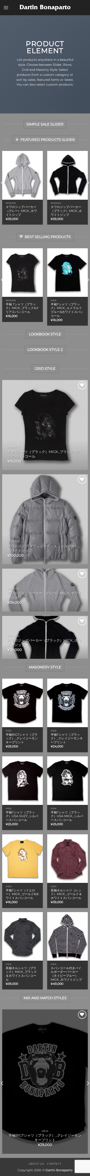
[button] (6, 7)
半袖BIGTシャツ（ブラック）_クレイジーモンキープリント (22, 738)
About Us (36, 1163)
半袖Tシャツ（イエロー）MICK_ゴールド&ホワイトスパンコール (22, 894)
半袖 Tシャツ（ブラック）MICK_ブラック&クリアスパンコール (22, 308)
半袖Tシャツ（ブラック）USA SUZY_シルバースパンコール (22, 816)
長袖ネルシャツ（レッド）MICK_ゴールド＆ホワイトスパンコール (66, 894)
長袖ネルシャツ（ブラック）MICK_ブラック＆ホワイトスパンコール (21, 973)
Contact (54, 1163)
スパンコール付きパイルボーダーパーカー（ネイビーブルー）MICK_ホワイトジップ (66, 973)
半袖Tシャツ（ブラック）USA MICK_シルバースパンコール (67, 816)
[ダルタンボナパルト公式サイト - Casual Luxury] (45, 7)
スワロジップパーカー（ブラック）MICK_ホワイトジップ (66, 210)
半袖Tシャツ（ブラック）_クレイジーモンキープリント (67, 738)
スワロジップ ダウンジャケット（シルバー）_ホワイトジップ (43, 548)
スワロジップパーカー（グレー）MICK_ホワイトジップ (21, 210)
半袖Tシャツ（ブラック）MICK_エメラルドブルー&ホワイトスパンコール (67, 310)
